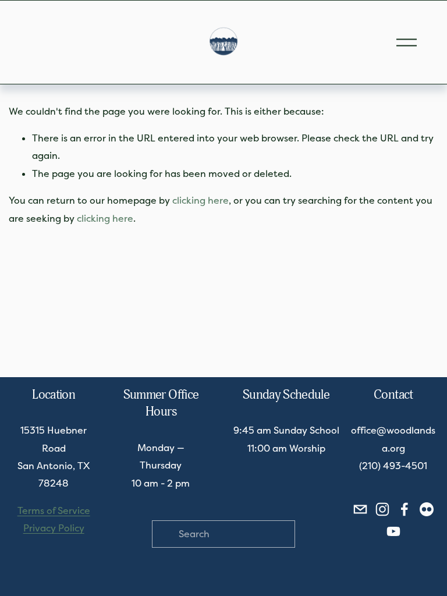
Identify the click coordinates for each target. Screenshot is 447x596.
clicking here (200, 200)
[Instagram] (382, 509)
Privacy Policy (53, 528)
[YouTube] (393, 531)
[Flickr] (427, 509)
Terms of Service (53, 511)
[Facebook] (404, 509)
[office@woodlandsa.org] (360, 509)
